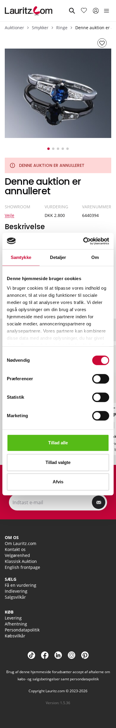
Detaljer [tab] (58, 257)
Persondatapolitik (22, 630)
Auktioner (14, 27)
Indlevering (16, 591)
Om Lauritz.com (20, 543)
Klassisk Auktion (21, 561)
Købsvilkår (15, 636)
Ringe (62, 27)
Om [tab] (95, 257)
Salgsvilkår (15, 597)
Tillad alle (58, 442)
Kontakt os (15, 549)
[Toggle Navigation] (106, 11)
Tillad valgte (58, 462)
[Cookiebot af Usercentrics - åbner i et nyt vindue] (83, 241)
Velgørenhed (17, 555)
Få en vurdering (20, 585)
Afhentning (16, 624)
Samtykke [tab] (21, 257)
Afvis (58, 481)
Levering (13, 618)
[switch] (100, 379)
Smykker (40, 27)
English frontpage (22, 567)
